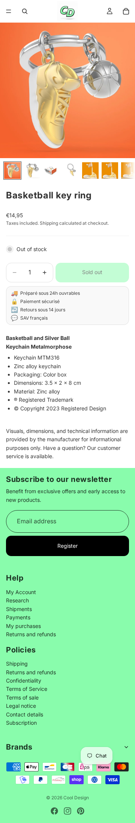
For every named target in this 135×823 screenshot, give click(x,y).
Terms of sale (22, 697)
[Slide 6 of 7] (110, 170)
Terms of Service (26, 689)
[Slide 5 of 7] (90, 170)
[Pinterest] (80, 810)
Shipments (19, 609)
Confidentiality (23, 680)
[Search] (24, 11)
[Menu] (8, 11)
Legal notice (21, 706)
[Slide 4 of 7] (71, 170)
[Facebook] (54, 810)
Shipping (17, 663)
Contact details (24, 714)
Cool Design (76, 797)
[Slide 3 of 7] (51, 170)
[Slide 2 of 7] (32, 170)
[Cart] (126, 11)
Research (17, 600)
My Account (21, 592)
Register (67, 546)
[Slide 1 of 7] (12, 170)
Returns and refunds (31, 634)
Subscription (21, 722)
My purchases (23, 625)
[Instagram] (67, 810)
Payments (18, 617)
